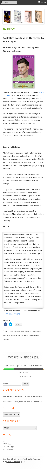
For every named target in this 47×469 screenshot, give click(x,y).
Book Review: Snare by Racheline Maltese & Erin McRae (22, 402)
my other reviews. (13, 314)
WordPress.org (8, 449)
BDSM (29, 331)
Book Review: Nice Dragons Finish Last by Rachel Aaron (22, 396)
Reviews (36, 335)
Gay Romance (36, 331)
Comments (8, 446)
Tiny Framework (13, 462)
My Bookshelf (13, 335)
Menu (43, 2)
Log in (5, 441)
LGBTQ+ (5, 335)
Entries (7, 444)
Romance (6, 339)
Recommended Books (25, 335)
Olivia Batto (20, 331)
